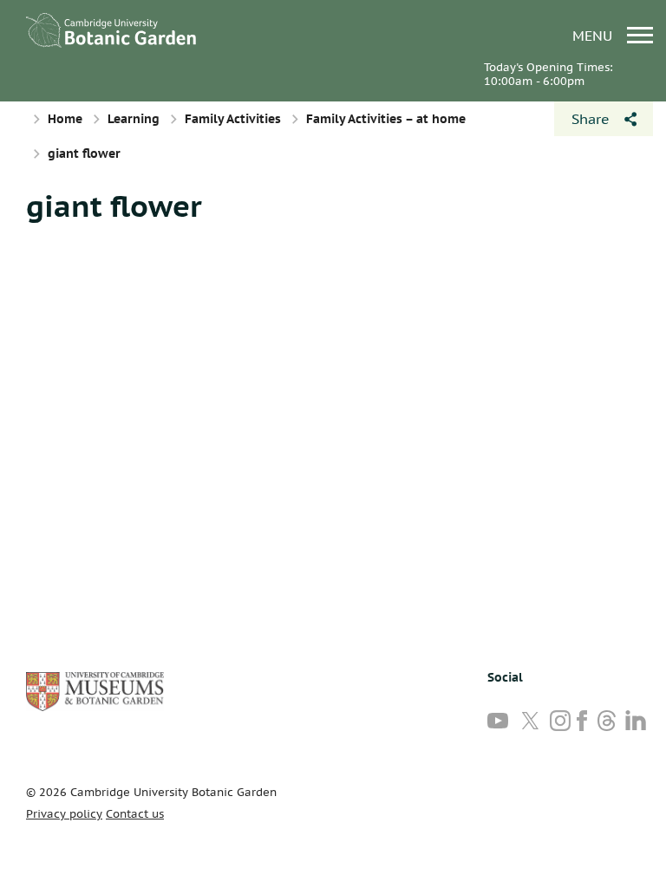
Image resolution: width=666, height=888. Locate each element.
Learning (134, 119)
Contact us (135, 813)
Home (65, 119)
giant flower (114, 205)
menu (594, 35)
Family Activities (233, 119)
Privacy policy (64, 813)
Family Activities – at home (386, 119)
